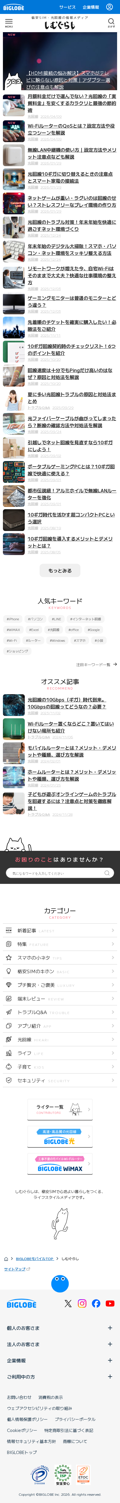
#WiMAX (13, 629)
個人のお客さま (23, 1327)
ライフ (30, 1052)
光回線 (33, 116)
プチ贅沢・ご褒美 (46, 984)
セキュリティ (43, 1080)
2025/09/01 (50, 479)
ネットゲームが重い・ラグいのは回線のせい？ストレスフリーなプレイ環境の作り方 (72, 201)
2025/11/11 (50, 335)
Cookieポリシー (22, 1430)
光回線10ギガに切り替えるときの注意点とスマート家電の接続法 (70, 177)
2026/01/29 (50, 162)
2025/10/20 (50, 359)
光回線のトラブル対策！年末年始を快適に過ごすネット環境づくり (72, 225)
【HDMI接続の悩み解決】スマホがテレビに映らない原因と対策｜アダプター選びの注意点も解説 (68, 80)
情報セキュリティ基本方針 (31, 1441)
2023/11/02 (50, 712)
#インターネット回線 (85, 619)
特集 (33, 943)
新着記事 (36, 930)
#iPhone (13, 619)
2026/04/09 (51, 116)
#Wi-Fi (12, 640)
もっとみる (60, 570)
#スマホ (80, 640)
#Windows (57, 640)
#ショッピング (17, 651)
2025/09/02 (50, 455)
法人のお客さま (23, 1344)
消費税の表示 (50, 1397)
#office (73, 629)
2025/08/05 (50, 551)
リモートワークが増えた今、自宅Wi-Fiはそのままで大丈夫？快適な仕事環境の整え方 (72, 275)
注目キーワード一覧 (93, 664)
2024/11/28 (62, 814)
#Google (94, 629)
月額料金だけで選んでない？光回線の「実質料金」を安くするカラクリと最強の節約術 (72, 103)
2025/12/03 (50, 288)
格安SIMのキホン (43, 971)
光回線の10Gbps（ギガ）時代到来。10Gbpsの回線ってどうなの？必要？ (67, 703)
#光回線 (53, 629)
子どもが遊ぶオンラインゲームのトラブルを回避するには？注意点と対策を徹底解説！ (72, 801)
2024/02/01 (50, 760)
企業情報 (91, 7)
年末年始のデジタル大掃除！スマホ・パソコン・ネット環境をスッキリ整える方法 (72, 249)
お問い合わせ (19, 1397)
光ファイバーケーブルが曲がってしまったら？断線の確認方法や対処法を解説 (72, 422)
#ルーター (33, 640)
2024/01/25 (50, 784)
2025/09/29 (63, 407)
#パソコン (35, 619)
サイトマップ (14, 1268)
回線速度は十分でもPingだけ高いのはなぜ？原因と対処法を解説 (70, 373)
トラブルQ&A (39, 407)
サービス (67, 7)
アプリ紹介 (34, 1025)
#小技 (99, 640)
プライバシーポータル (75, 1419)
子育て (31, 1066)
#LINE (56, 619)
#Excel (34, 629)
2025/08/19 (50, 527)
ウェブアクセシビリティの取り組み (39, 1408)
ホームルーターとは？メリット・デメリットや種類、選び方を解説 (72, 775)
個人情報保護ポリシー (27, 1419)
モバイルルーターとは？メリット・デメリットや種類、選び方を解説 (72, 751)
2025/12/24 (50, 235)
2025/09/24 (50, 431)
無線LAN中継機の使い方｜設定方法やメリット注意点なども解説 (72, 153)
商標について (75, 1441)
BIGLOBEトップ (22, 1452)
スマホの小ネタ (39, 957)
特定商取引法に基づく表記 (68, 1430)
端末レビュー (40, 998)
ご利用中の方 (21, 1376)
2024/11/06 (62, 736)
